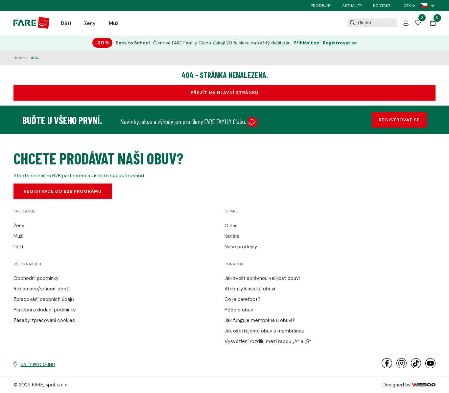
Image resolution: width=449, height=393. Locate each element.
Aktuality (352, 5)
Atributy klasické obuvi (250, 288)
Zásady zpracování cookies (44, 320)
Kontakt (381, 5)
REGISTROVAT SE (399, 120)
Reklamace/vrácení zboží (41, 288)
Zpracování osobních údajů (43, 299)
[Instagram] (401, 367)
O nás (231, 225)
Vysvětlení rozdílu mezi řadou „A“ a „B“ (268, 341)
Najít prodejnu (37, 364)
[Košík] (433, 24)
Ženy (90, 23)
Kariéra (232, 236)
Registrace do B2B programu (63, 191)
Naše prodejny (241, 246)
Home (19, 58)
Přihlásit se (306, 43)
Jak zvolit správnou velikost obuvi (262, 278)
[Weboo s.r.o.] (424, 384)
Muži (114, 23)
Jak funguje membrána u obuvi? (260, 320)
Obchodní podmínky (36, 278)
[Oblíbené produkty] (418, 23)
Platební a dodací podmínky (44, 310)
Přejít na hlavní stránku (224, 92)
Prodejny (321, 5)
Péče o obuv (239, 310)
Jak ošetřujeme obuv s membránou (264, 331)
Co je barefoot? (242, 299)
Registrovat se (340, 43)
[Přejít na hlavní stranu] (31, 27)
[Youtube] (430, 367)
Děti (66, 23)
